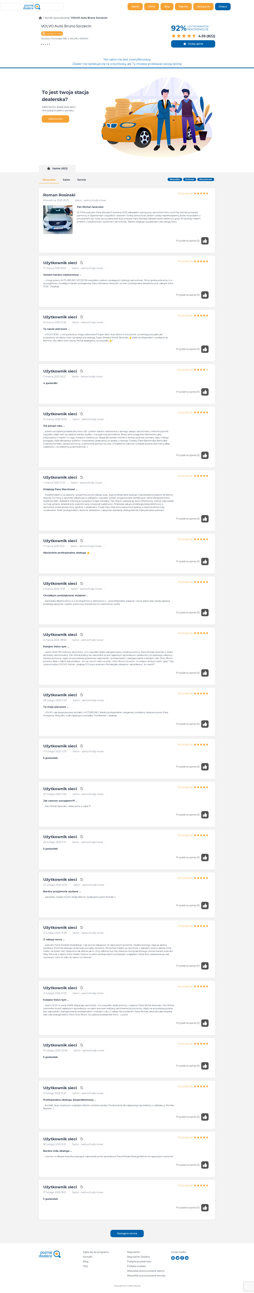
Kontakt (87, 1256)
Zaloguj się (203, 6)
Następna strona (127, 1233)
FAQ (85, 1266)
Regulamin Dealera (138, 1256)
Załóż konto (55, 118)
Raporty (183, 6)
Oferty (151, 6)
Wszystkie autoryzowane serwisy (146, 1275)
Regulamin (133, 1252)
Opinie (135, 6)
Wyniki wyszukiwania (57, 17)
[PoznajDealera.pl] (31, 6)
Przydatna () (188, 240)
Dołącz (223, 6)
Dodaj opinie (195, 43)
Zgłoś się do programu (96, 1252)
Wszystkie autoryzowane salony (145, 1271)
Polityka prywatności (139, 1261)
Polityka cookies (136, 1266)
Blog (167, 6)
